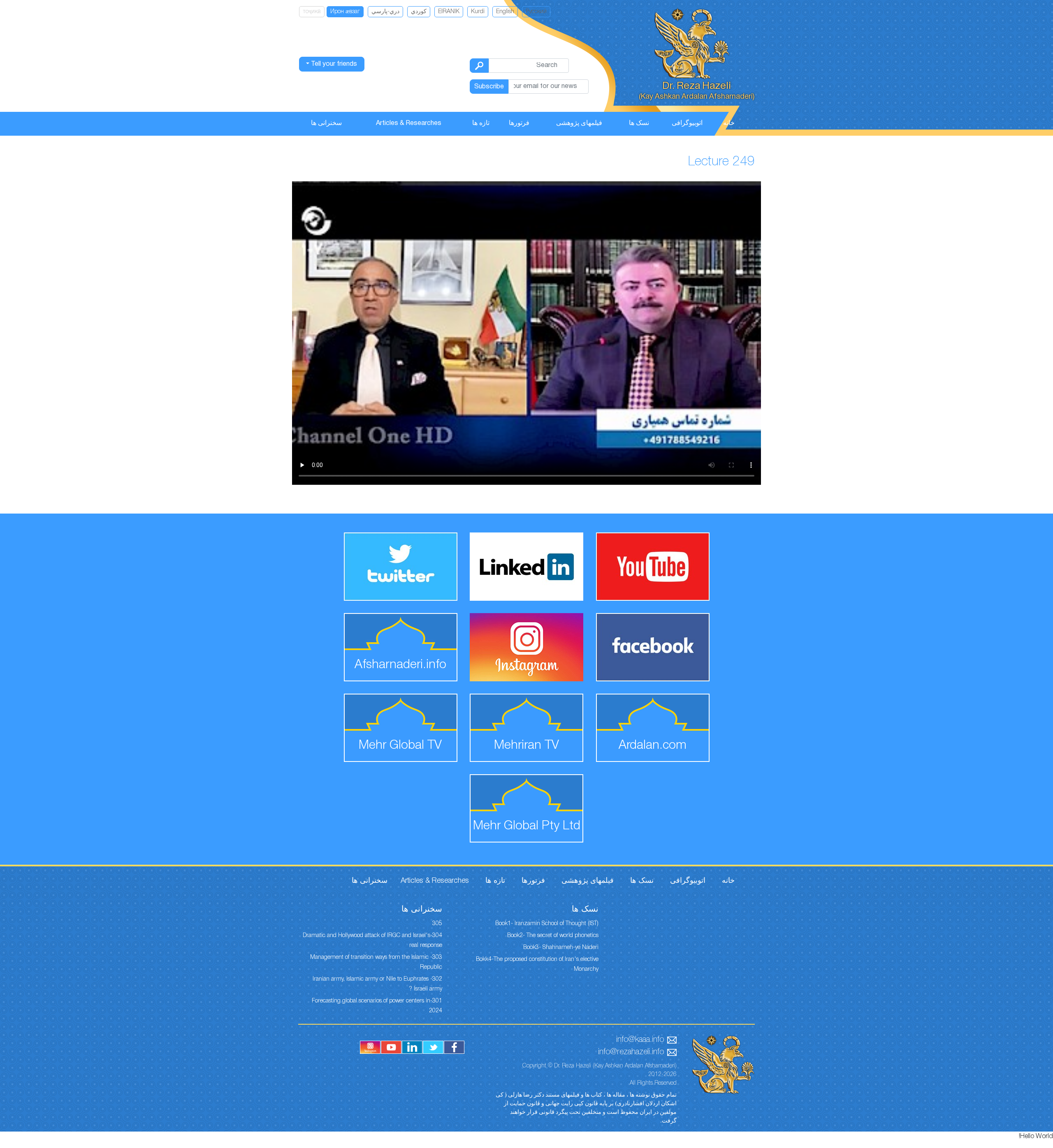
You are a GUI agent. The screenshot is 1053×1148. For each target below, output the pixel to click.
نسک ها (639, 123)
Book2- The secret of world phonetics (552, 935)
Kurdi (478, 11)
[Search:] (479, 65)
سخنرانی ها (326, 123)
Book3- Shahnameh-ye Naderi (560, 947)
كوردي (419, 11)
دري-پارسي (385, 11)
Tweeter (433, 1047)
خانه (729, 123)
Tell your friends (333, 64)
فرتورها (519, 123)
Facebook (454, 1047)
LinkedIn (412, 1047)
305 (437, 923)
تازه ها (480, 123)
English (505, 11)
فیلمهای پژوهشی (579, 123)
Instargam (370, 1047)
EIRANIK (448, 11)
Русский (536, 11)
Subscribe (489, 87)
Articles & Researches (408, 123)
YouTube (391, 1047)
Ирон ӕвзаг (345, 11)
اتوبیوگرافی (687, 123)
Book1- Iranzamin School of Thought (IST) (546, 923)
